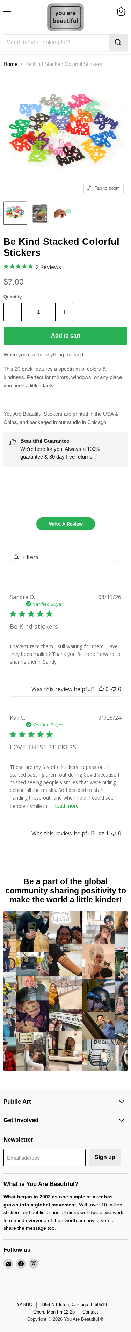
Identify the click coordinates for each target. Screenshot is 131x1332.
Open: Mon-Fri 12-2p (54, 1312)
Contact (90, 1312)
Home (10, 64)
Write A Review (66, 524)
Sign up (105, 1157)
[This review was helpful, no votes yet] (101, 689)
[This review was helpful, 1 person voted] (101, 833)
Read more (66, 805)
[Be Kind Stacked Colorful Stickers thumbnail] (15, 213)
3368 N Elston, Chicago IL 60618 (73, 1304)
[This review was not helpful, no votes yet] (113, 689)
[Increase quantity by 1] (64, 312)
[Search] (118, 43)
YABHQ (24, 1304)
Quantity (12, 297)
